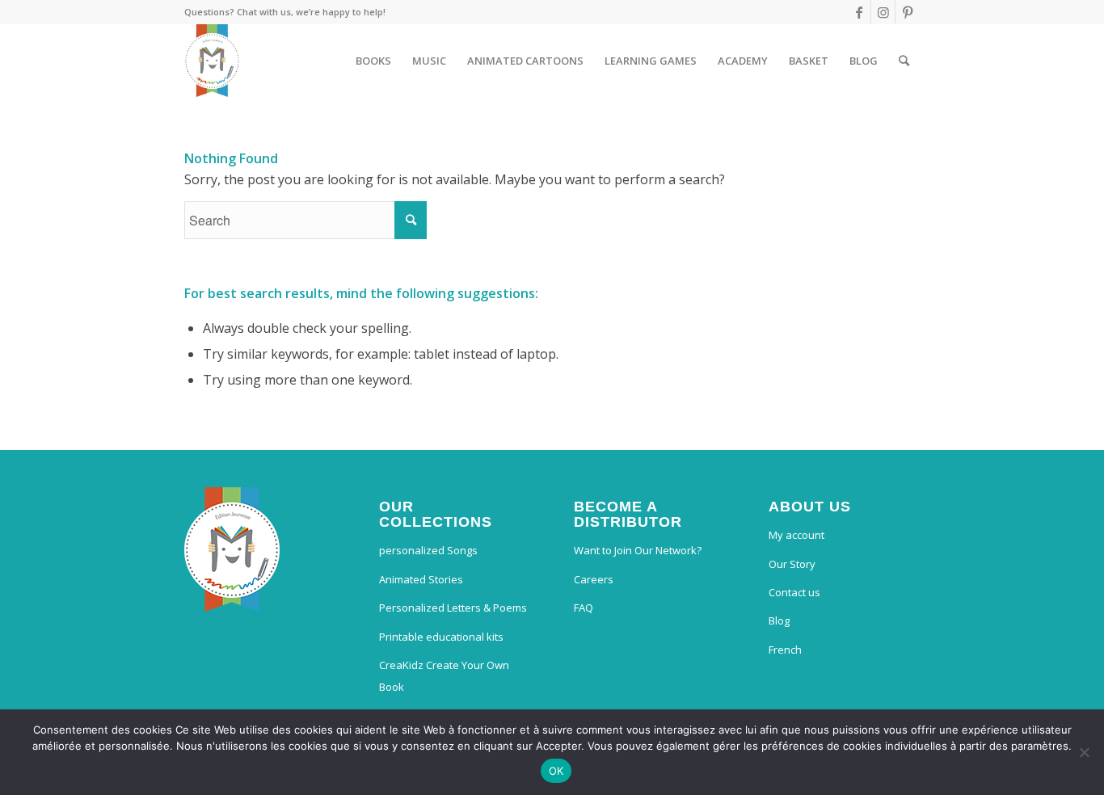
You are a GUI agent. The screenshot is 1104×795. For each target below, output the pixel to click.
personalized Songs (428, 550)
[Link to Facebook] (858, 12)
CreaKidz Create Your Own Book (444, 675)
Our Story (792, 564)
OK (556, 770)
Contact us (794, 592)
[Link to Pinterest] (907, 12)
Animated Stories (421, 579)
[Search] (904, 60)
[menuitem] (373, 60)
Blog (779, 620)
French (785, 649)
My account (796, 535)
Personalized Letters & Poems (453, 607)
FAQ (583, 607)
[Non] (1084, 752)
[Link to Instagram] (883, 12)
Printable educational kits (441, 636)
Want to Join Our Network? (638, 550)
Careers (593, 579)
